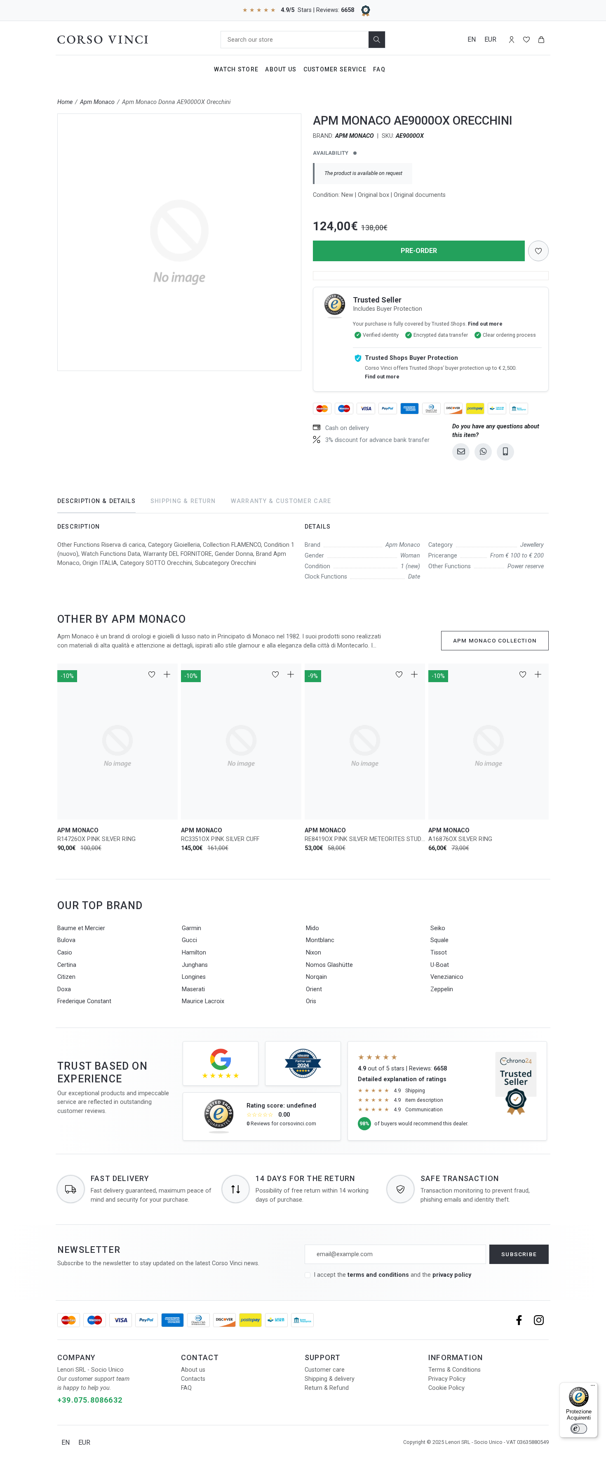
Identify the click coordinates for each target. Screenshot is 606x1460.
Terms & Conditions (454, 1369)
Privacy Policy (446, 1378)
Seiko (437, 928)
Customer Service (334, 69)
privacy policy (451, 1274)
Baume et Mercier (81, 928)
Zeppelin (441, 989)
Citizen (66, 976)
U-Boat (439, 965)
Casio (64, 952)
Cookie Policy (446, 1387)
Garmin (191, 928)
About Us (280, 69)
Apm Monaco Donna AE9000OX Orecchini (176, 102)
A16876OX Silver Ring (460, 839)
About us (193, 1369)
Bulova (66, 940)
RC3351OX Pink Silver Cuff (220, 839)
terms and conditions (379, 1274)
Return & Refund (327, 1387)
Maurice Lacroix (203, 1001)
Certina (66, 965)
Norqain (316, 976)
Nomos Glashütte (329, 965)
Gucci (189, 940)
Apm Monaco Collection (495, 640)
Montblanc (320, 940)
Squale (439, 940)
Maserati (193, 989)
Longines (194, 976)
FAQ (186, 1387)
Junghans (195, 965)
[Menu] (593, 1387)
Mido (312, 928)
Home (65, 102)
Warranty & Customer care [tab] (281, 501)
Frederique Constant (84, 1001)
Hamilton (194, 952)
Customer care (325, 1369)
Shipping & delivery (330, 1378)
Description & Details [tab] (96, 501)
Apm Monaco (97, 102)
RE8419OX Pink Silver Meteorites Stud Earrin (365, 839)
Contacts (193, 1378)
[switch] (579, 1429)
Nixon (313, 952)
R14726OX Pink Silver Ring (96, 839)
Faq (379, 69)
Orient (314, 989)
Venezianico (446, 976)
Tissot (438, 952)
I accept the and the (392, 1274)
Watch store (236, 69)
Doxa (64, 989)
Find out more (485, 324)
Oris (311, 1001)
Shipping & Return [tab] (183, 501)
